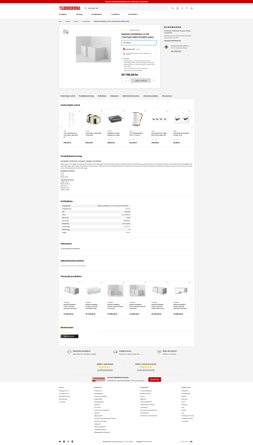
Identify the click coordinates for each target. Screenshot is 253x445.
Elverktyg (184, 404)
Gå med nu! (154, 379)
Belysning (184, 399)
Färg (183, 407)
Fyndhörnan (185, 391)
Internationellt (144, 413)
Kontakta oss (98, 391)
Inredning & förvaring (188, 416)
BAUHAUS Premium (64, 396)
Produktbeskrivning (86, 96)
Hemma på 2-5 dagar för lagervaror (129, 354)
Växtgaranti (97, 424)
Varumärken (132, 14)
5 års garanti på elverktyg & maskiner (105, 418)
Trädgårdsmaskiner (187, 418)
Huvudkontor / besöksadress (149, 416)
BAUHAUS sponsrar (145, 393)
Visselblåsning (98, 393)
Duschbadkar (86, 21)
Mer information (176, 51)
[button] (69, 336)
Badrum (68, 21)
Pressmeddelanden (146, 391)
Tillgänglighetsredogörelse (102, 432)
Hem (60, 21)
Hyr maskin (62, 402)
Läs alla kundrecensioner (105, 370)
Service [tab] (61, 387)
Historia (142, 396)
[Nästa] (191, 128)
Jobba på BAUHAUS (146, 402)
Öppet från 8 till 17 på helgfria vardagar (84, 354)
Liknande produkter (150, 96)
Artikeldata (102, 96)
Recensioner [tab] (67, 327)
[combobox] (125, 8)
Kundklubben (97, 14)
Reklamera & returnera (169, 354)
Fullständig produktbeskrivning (172, 40)
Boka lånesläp (63, 399)
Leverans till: (130, 49)
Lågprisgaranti (98, 416)
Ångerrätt (97, 413)
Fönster (184, 410)
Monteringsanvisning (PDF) (71, 248)
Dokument (114, 96)
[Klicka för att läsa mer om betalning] (187, 441)
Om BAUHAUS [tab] (144, 387)
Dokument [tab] (66, 243)
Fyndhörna (115, 14)
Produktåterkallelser (100, 429)
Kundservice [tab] (98, 387)
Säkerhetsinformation (130, 96)
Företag (79, 14)
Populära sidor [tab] (186, 387)
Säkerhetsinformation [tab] (72, 260)
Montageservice (64, 391)
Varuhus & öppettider (100, 396)
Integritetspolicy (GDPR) (147, 404)
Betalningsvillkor (99, 402)
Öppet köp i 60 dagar (100, 421)
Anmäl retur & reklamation (102, 410)
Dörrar (183, 402)
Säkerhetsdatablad (100, 427)
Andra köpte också (68, 96)
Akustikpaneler (186, 393)
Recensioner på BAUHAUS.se (148, 410)
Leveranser (97, 407)
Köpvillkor (97, 404)
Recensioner (167, 96)
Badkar (76, 21)
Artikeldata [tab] (67, 201)
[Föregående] (61, 128)
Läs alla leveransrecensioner (145, 370)
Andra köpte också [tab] (70, 105)
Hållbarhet (143, 399)
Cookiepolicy (144, 407)
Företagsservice (64, 393)
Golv (183, 413)
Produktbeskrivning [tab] (71, 156)
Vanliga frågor (98, 399)
